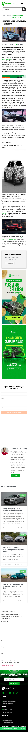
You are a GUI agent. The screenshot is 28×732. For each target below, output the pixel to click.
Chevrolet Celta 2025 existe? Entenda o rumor (12, 509)
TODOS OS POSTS (15, 475)
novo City (4, 213)
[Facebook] (3, 693)
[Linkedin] (10, 693)
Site (2, 653)
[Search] (24, 9)
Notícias (9, 15)
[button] (22, 3)
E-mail (3, 647)
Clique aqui (10, 263)
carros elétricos (6, 59)
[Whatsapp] (20, 693)
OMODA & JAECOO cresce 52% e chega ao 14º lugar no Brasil (13, 549)
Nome (3, 640)
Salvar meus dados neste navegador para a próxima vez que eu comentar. (13, 661)
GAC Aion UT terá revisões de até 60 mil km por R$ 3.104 (13, 586)
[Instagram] (6, 693)
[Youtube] (13, 693)
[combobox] (12, 9)
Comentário (5, 621)
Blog (4, 15)
